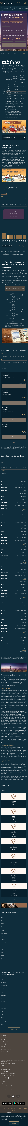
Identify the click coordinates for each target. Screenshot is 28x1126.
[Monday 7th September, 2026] (24, 237)
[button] (16, 22)
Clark (2, 936)
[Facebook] (9, 1096)
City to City (13, 1108)
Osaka (2, 926)
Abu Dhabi (3, 1008)
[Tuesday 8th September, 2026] (26, 237)
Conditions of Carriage (6, 1051)
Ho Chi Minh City (4, 962)
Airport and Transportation (7, 1085)
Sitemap (3, 1046)
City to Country (19, 1108)
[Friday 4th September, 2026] (17, 237)
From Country (14, 1110)
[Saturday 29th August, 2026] (3, 236)
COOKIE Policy (4, 1056)
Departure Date (6, 38)
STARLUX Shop (5, 1078)
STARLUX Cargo (5, 1071)
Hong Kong (3, 920)
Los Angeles (3, 946)
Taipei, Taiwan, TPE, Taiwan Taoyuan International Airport (13, 35)
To (3, 33)
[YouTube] (13, 1096)
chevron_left (2, 214)
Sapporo (3, 952)
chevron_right (26, 214)
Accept (14, 1123)
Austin (2, 1011)
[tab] (13, 442)
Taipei (2, 979)
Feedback (3, 1087)
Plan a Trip (2, 8)
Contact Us (3, 1083)
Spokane (3, 1001)
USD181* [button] (18, 17)
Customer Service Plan (6, 1058)
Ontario (2, 992)
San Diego (3, 995)
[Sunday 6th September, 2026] (21, 237)
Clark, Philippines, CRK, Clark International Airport (13, 30)
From (4, 28)
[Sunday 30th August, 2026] (5, 236)
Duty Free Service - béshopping (9, 1073)
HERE (13, 166)
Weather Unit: (24, 788)
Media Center (4, 1039)
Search (14, 45)
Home (2, 53)
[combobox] (14, 199)
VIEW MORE (14, 967)
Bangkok (3, 939)
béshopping (18, 2)
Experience (20, 8)
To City (8, 1108)
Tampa (2, 998)
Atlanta (2, 1005)
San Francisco (4, 942)
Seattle (2, 989)
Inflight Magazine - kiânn (7, 1076)
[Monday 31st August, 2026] (8, 237)
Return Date (17, 38)
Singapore (3, 930)
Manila (2, 923)
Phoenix (2, 958)
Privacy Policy (4, 1119)
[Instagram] (18, 1096)
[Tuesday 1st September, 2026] (10, 237)
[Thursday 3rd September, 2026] (14, 237)
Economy (4, 193)
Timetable (6, 8)
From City (25, 1108)
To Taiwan (14, 53)
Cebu (2, 949)
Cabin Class (3, 365)
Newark (2, 1017)
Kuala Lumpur (4, 933)
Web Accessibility (5, 1065)
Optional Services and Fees (7, 1090)
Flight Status (11, 8)
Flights (8, 53)
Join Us (3, 1044)
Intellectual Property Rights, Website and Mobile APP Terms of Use (13, 1060)
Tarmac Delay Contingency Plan (8, 1063)
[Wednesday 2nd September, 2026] (12, 237)
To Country (3, 1108)
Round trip (5, 22)
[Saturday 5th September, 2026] (19, 237)
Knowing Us (3, 1037)
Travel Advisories (5, 1042)
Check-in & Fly (15, 8)
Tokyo (2, 917)
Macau (2, 955)
